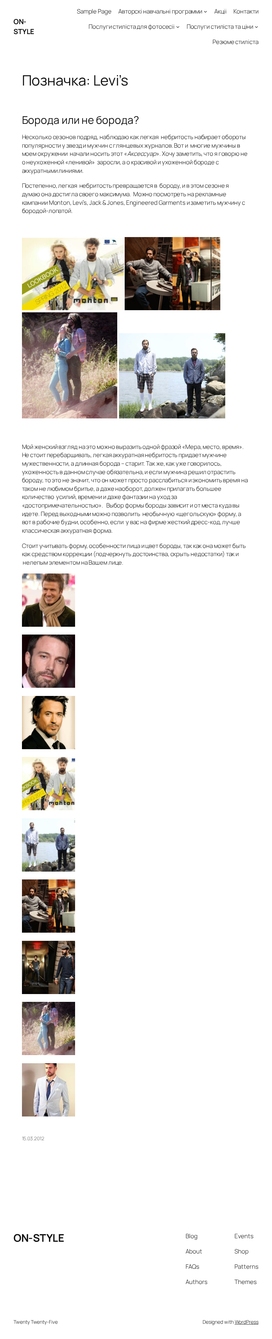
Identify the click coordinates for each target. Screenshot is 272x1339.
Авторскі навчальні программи (160, 11)
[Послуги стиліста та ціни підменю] (256, 26)
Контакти (245, 11)
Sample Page (94, 11)
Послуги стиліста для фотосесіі (132, 26)
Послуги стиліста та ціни (220, 26)
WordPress (247, 1321)
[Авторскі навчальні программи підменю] (205, 11)
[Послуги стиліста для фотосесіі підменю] (178, 26)
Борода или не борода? (80, 120)
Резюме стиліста (235, 42)
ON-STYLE (23, 26)
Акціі (220, 11)
